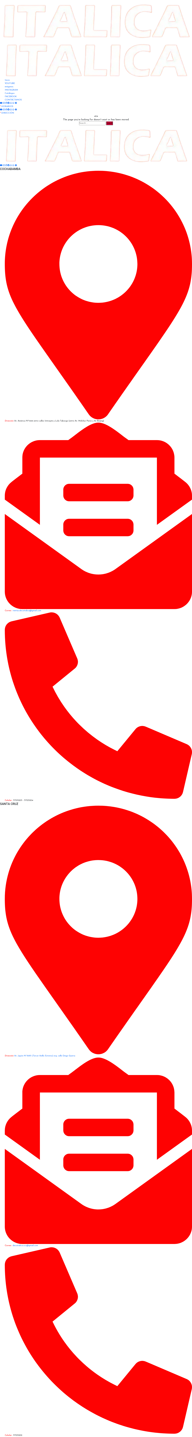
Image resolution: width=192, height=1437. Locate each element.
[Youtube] (1, 103)
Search (109, 123)
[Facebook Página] (6, 103)
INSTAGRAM (11, 90)
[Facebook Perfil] (8, 103)
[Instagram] (4, 103)
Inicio (7, 80)
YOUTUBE (10, 83)
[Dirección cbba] (16, 103)
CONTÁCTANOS (13, 100)
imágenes (9, 87)
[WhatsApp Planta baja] (11, 103)
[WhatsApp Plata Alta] (13, 103)
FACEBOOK (11, 96)
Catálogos (10, 93)
